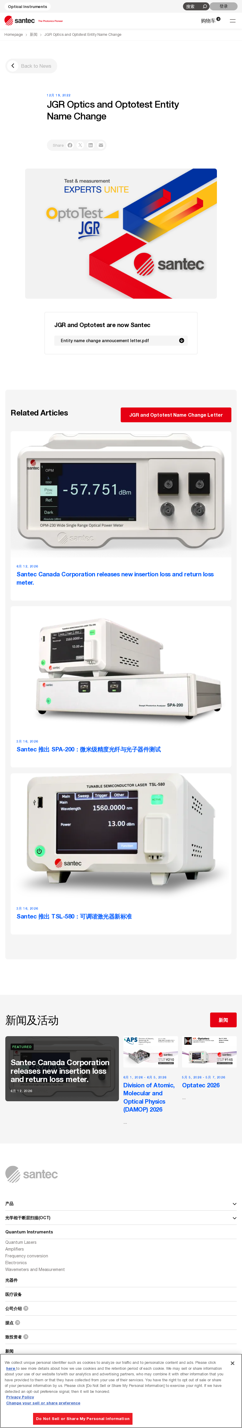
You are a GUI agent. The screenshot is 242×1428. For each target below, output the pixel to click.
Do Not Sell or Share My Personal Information (83, 1418)
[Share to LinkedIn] (90, 145)
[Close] (232, 1363)
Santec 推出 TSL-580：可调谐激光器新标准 (74, 916)
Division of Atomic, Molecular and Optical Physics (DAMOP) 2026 (149, 1097)
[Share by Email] (101, 145)
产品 (9, 1203)
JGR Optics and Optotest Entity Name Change (83, 34)
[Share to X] (80, 145)
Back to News (36, 66)
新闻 (33, 34)
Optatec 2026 (200, 1085)
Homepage (13, 34)
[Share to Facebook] (70, 145)
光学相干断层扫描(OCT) (27, 1217)
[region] (121, 1391)
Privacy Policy (20, 1397)
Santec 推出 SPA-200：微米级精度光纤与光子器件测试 (89, 749)
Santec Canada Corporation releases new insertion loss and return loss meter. (115, 578)
